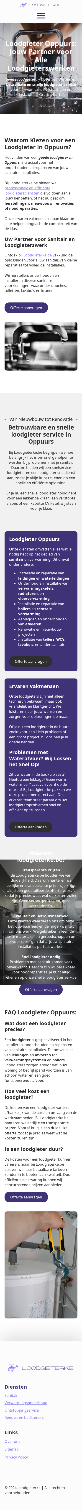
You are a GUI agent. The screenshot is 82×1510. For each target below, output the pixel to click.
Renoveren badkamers (24, 1417)
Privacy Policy (16, 1457)
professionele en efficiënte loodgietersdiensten (27, 190)
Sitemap (12, 1449)
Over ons (12, 1441)
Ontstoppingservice (22, 1410)
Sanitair (11, 1395)
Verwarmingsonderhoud (26, 1402)
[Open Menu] (41, 15)
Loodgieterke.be (37, 255)
